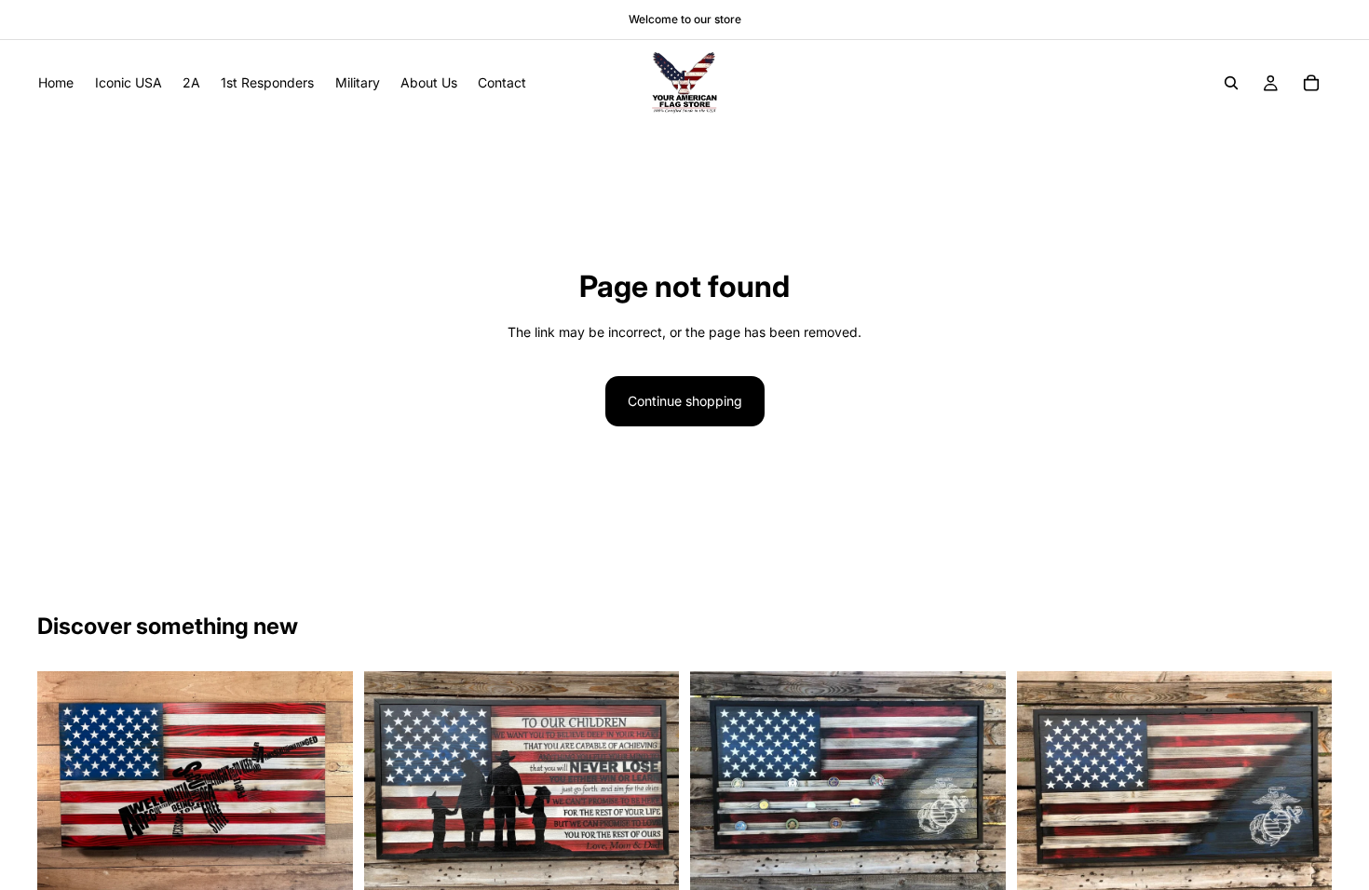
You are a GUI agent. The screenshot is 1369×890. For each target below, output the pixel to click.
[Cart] (1311, 82)
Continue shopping (685, 401)
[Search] (1231, 82)
